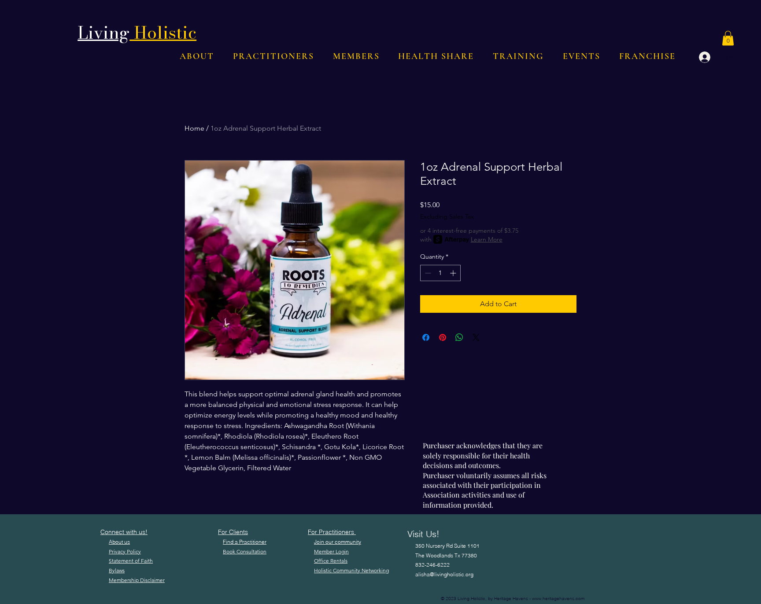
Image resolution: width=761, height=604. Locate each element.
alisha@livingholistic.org (444, 574)
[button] (728, 38)
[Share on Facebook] (426, 337)
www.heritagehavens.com (558, 598)
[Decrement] (426, 273)
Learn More (486, 239)
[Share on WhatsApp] (459, 337)
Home (194, 128)
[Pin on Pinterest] (442, 337)
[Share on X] (476, 337)
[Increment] (453, 273)
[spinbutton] (440, 273)
